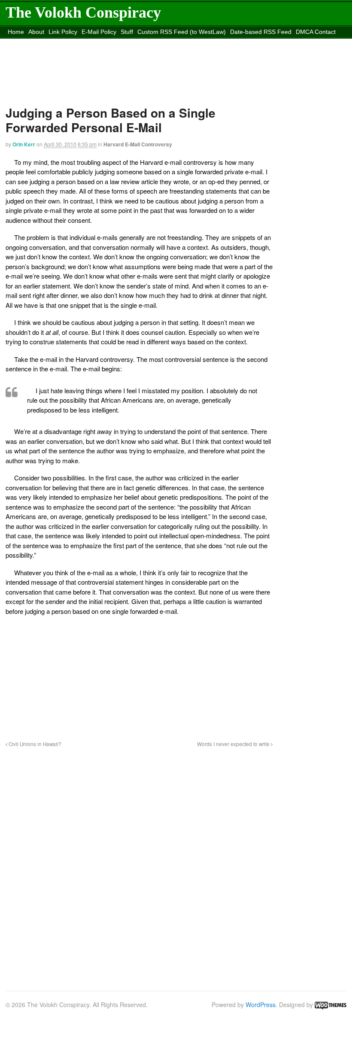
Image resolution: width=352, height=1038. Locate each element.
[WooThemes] (330, 1004)
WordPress (261, 1004)
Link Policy (63, 31)
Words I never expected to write (234, 744)
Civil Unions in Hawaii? (34, 744)
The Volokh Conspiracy (83, 12)
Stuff (127, 31)
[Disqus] (139, 864)
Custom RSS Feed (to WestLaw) (181, 31)
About (36, 31)
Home (16, 31)
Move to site (179, 42)
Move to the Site (101, 42)
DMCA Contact (316, 31)
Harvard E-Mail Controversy (137, 144)
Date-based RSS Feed (260, 31)
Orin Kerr (23, 144)
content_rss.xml (29, 42)
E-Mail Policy (99, 31)
